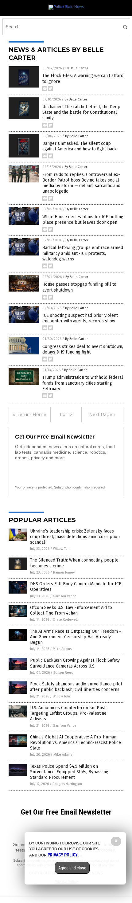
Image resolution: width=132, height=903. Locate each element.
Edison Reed (63, 673)
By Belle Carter (76, 68)
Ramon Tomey (64, 572)
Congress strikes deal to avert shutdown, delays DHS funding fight (82, 349)
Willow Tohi (61, 549)
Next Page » (102, 414)
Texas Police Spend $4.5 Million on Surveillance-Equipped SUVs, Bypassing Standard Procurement (69, 772)
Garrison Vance (64, 596)
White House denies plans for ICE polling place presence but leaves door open (82, 219)
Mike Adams (62, 649)
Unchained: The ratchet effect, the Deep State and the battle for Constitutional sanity (81, 112)
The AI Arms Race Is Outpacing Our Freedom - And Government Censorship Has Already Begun (75, 637)
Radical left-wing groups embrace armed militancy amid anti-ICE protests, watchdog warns (82, 253)
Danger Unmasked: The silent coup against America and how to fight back (79, 146)
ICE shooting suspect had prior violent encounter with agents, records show (80, 318)
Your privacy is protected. (34, 487)
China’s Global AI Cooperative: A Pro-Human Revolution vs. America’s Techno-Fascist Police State (75, 742)
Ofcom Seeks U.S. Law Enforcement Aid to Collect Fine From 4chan (71, 610)
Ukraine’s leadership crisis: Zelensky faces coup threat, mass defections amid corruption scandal (75, 537)
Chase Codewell (65, 620)
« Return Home (29, 414)
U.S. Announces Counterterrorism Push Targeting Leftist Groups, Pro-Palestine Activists (68, 713)
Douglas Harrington (67, 784)
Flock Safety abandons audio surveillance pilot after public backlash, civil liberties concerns (76, 686)
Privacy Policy (63, 854)
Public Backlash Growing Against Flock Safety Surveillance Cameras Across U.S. (75, 663)
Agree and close (72, 867)
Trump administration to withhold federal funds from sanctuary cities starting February (82, 383)
